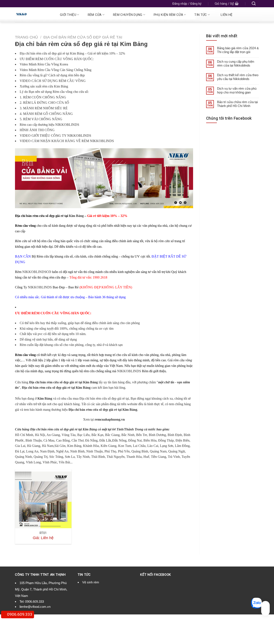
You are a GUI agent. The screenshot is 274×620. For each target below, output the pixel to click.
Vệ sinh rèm (90, 582)
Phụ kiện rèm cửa (168, 15)
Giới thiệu (68, 15)
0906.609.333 (34, 601)
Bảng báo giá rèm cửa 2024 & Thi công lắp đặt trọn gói (238, 50)
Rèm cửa (95, 15)
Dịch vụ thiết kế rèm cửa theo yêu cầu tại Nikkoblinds (237, 77)
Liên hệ (226, 15)
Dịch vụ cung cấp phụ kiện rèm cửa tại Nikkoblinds (235, 63)
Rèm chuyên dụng (127, 15)
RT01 (43, 533)
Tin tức (200, 15)
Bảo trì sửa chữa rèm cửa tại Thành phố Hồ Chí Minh (237, 104)
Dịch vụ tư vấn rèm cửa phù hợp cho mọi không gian (236, 90)
